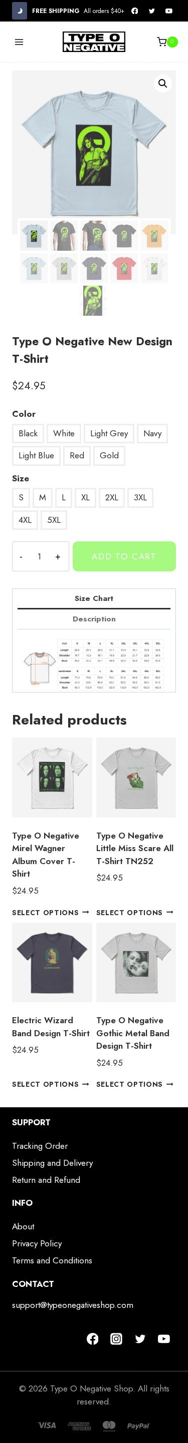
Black (28, 433)
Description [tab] (94, 618)
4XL (25, 520)
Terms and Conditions (52, 1260)
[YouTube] (169, 11)
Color (24, 414)
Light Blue (36, 455)
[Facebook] (135, 11)
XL (85, 497)
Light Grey (109, 433)
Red (77, 455)
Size (20, 478)
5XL (54, 520)
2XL (111, 497)
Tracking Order (40, 1146)
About (23, 1226)
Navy (152, 433)
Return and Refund (46, 1180)
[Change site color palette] (19, 11)
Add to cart (124, 556)
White (64, 433)
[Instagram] (116, 1339)
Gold (109, 455)
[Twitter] (152, 11)
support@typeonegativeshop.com (72, 1305)
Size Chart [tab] (94, 598)
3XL (140, 497)
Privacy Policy (37, 1243)
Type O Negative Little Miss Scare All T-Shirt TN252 (134, 848)
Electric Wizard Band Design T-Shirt (51, 1026)
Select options (45, 912)
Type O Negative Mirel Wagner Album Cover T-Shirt (45, 855)
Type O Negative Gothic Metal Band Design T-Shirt (132, 1033)
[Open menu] (19, 42)
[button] (163, 84)
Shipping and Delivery (52, 1163)
